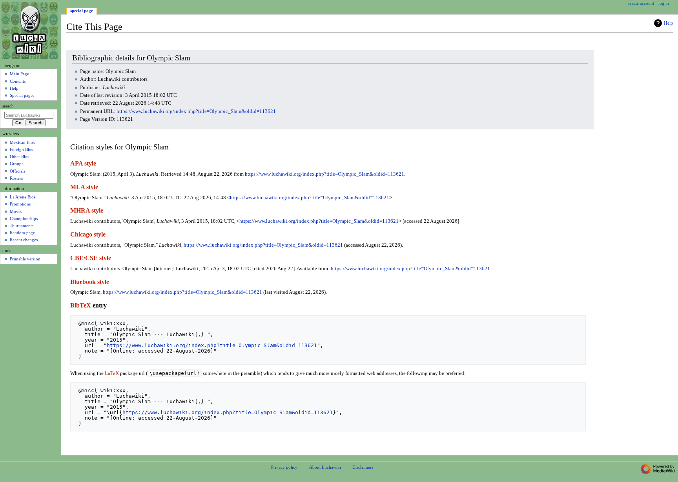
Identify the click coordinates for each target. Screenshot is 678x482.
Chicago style (88, 234)
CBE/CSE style (90, 258)
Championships (24, 218)
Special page (81, 10)
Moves (16, 211)
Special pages (22, 95)
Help (668, 23)
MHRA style (86, 210)
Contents (18, 81)
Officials (17, 171)
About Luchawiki (325, 467)
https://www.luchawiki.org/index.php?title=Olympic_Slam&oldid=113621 (196, 111)
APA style (83, 163)
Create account (641, 3)
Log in (663, 3)
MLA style (84, 187)
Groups (16, 163)
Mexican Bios (22, 142)
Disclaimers (362, 467)
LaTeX (112, 373)
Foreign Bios (21, 149)
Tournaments (21, 225)
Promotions (20, 204)
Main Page (19, 73)
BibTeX (80, 305)
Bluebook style (89, 282)
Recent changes (24, 239)
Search (8, 106)
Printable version (25, 258)
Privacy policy (284, 467)
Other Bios (19, 156)
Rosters (16, 178)
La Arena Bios (22, 197)
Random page (22, 232)
